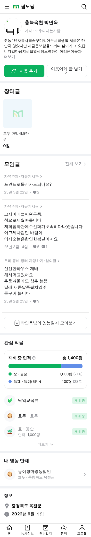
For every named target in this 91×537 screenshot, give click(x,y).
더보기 (9, 56)
